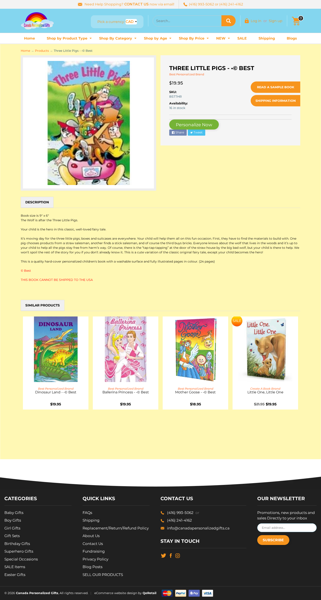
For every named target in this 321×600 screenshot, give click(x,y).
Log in (256, 21)
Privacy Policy (95, 559)
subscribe (273, 540)
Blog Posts (92, 567)
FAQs (87, 512)
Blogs (292, 38)
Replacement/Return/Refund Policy (116, 528)
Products (42, 50)
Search (228, 20)
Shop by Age (158, 39)
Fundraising (94, 551)
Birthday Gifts (17, 543)
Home (29, 38)
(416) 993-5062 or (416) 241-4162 (216, 4)
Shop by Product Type (70, 39)
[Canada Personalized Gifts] (37, 20)
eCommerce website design (115, 593)
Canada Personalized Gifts (37, 593)
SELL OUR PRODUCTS (103, 574)
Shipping (267, 38)
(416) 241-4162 (179, 520)
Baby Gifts (13, 512)
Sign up (275, 21)
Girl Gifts (12, 528)
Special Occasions (21, 559)
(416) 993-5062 (183, 512)
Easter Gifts (14, 574)
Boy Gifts (12, 520)
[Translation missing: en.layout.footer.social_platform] (163, 555)
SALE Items (14, 567)
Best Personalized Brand (186, 74)
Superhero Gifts (18, 551)
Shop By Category (118, 39)
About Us (91, 536)
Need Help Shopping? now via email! (129, 4)
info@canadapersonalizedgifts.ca (198, 528)
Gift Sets (12, 536)
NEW (223, 39)
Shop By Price (194, 39)
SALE (242, 38)
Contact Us (93, 543)
